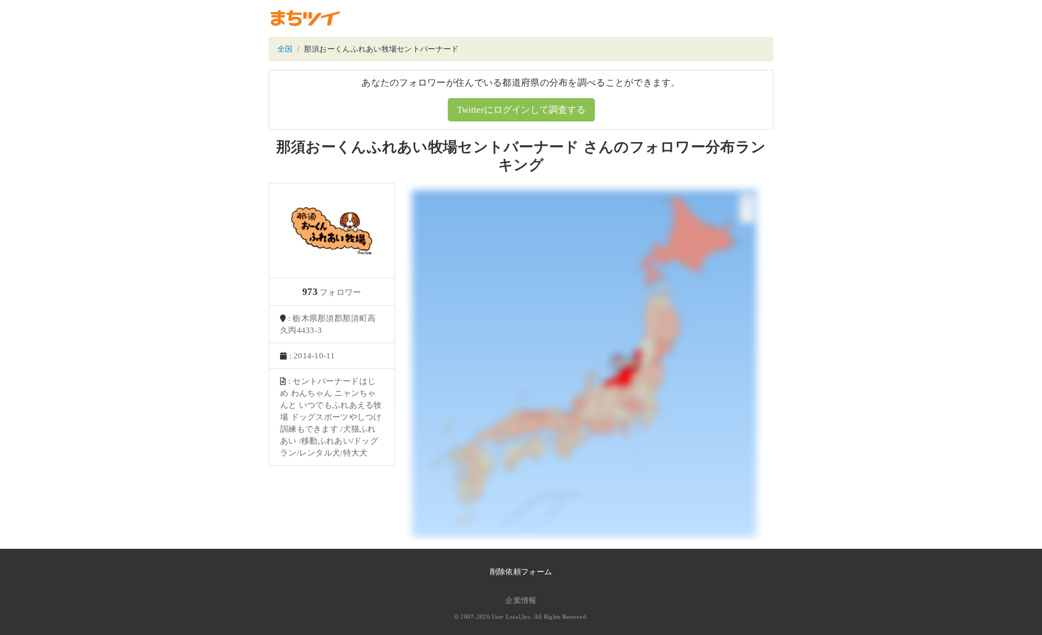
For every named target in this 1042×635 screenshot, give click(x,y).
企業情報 (520, 600)
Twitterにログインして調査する (521, 110)
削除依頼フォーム (521, 572)
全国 (285, 49)
